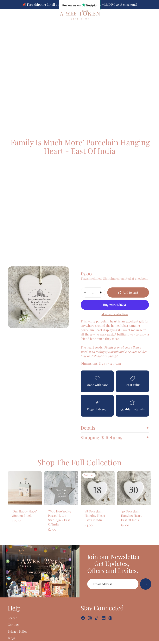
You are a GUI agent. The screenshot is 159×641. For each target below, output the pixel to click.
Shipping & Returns (101, 437)
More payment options (115, 314)
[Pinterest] (110, 618)
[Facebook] (83, 618)
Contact (13, 625)
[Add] (35, 499)
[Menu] (4, 14)
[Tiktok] (96, 618)
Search (12, 618)
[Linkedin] (103, 618)
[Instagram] (89, 618)
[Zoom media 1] (38, 297)
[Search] (13, 15)
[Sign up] (145, 584)
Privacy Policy (17, 631)
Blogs (11, 638)
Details (88, 428)
